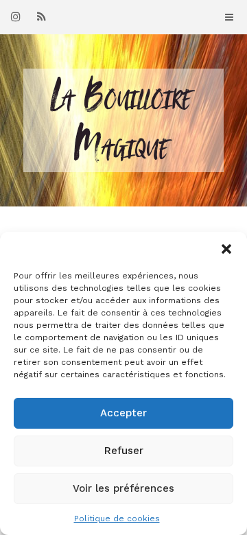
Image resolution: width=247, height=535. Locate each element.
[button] (226, 249)
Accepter (123, 413)
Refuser (123, 450)
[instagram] (15, 16)
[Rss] (41, 16)
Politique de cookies (117, 518)
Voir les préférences (123, 488)
